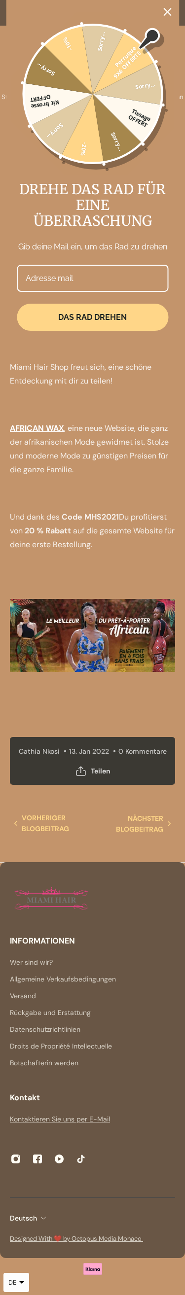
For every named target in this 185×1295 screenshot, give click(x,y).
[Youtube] (59, 1159)
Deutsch (23, 1218)
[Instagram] (16, 1159)
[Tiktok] (81, 1159)
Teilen (101, 771)
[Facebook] (37, 1159)
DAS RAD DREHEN (92, 317)
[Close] (167, 12)
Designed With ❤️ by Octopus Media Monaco (76, 1238)
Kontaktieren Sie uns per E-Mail (60, 1119)
